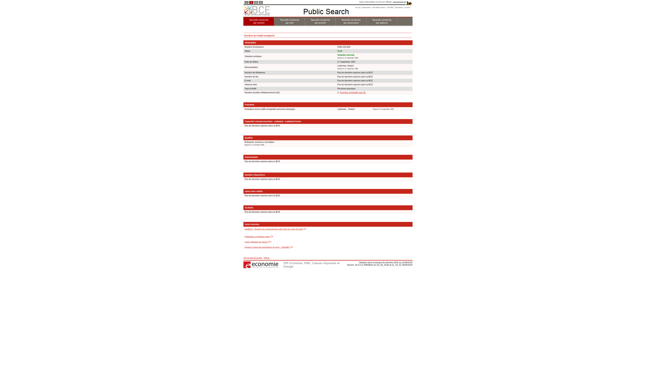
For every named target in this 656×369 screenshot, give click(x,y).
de (256, 2)
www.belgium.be (399, 2)
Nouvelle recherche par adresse (381, 21)
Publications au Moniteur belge (257, 237)
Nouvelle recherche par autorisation (351, 21)
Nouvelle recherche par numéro (258, 21)
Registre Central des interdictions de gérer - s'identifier (267, 247)
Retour (266, 258)
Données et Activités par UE (353, 92)
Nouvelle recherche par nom (289, 21)
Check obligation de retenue (256, 242)
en (261, 2)
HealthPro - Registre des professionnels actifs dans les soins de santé (274, 229)
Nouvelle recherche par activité (320, 21)
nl (246, 2)
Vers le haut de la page (252, 258)
